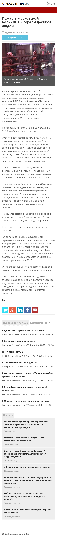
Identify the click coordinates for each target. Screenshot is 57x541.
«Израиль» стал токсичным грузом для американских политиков (24, 441)
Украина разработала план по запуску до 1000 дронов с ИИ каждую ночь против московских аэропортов (28, 482)
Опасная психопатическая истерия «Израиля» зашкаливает (28, 513)
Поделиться (14, 37)
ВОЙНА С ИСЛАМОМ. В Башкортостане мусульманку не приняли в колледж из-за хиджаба (25, 498)
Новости (8, 415)
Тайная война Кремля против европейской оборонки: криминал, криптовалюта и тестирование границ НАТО (26, 426)
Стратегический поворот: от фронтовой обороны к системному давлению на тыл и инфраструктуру (26, 456)
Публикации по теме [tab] (15, 322)
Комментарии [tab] (40, 322)
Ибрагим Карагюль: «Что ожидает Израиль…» (28, 469)
